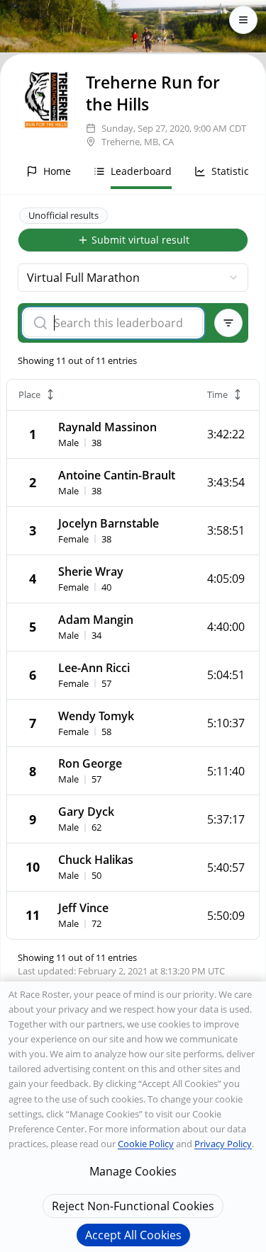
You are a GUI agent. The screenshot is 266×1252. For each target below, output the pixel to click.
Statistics (232, 171)
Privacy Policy (223, 1143)
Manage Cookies (133, 1171)
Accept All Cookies (133, 1235)
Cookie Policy (146, 1143)
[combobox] (133, 277)
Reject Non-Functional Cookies (133, 1206)
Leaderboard (141, 171)
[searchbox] (122, 323)
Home (57, 171)
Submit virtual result (140, 239)
